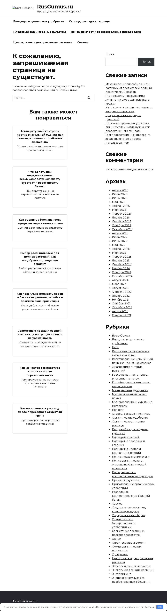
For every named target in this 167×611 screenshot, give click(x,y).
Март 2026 (119, 209)
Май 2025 (118, 244)
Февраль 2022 (122, 291)
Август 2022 (120, 287)
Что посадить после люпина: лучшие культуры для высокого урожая (127, 99)
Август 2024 (120, 280)
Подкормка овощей (126, 437)
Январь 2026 (120, 217)
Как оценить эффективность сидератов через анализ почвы (40, 221)
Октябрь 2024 (121, 272)
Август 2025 (120, 233)
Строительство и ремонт (129, 542)
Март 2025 (119, 252)
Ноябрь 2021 (120, 299)
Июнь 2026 (119, 198)
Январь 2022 (121, 295)
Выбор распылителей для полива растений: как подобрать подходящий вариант (39, 258)
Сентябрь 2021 (122, 307)
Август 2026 (120, 190)
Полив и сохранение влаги (130, 456)
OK (160, 607)
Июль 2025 (119, 237)
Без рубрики (121, 335)
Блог (115, 347)
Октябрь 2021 (121, 303)
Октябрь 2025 (121, 225)
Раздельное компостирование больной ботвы (131, 495)
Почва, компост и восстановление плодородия (106, 31)
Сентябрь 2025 (122, 229)
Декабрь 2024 (121, 264)
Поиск (110, 54)
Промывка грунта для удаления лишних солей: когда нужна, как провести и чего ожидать (128, 127)
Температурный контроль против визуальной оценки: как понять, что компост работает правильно (40, 136)
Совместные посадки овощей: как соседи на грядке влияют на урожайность (40, 334)
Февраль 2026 (121, 213)
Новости (118, 409)
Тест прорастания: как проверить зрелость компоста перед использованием (128, 138)
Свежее (83, 42)
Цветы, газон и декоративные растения (42, 42)
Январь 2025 (120, 260)
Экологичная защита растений (133, 570)
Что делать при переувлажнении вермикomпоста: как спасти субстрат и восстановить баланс (40, 179)
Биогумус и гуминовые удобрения (38, 21)
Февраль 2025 (121, 256)
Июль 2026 (119, 194)
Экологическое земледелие (131, 566)
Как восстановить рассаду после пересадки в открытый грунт (40, 412)
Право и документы (125, 480)
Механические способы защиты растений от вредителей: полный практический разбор (129, 88)
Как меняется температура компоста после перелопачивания (40, 371)
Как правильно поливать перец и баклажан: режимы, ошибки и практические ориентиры (40, 297)
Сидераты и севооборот (128, 515)
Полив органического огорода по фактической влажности (129, 464)
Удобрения (120, 554)
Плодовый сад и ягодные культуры (39, 31)
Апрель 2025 (121, 248)
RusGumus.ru (55, 6)
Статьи (116, 538)
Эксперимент (121, 574)
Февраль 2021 (121, 315)
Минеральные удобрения (130, 390)
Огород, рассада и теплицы (89, 21)
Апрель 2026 (121, 205)
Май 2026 (118, 202)
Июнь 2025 (119, 241)
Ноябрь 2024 (121, 268)
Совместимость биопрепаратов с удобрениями (124, 523)
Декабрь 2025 (121, 221)
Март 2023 (119, 284)
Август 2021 (120, 311)
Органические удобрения (130, 417)
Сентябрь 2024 (122, 276)
